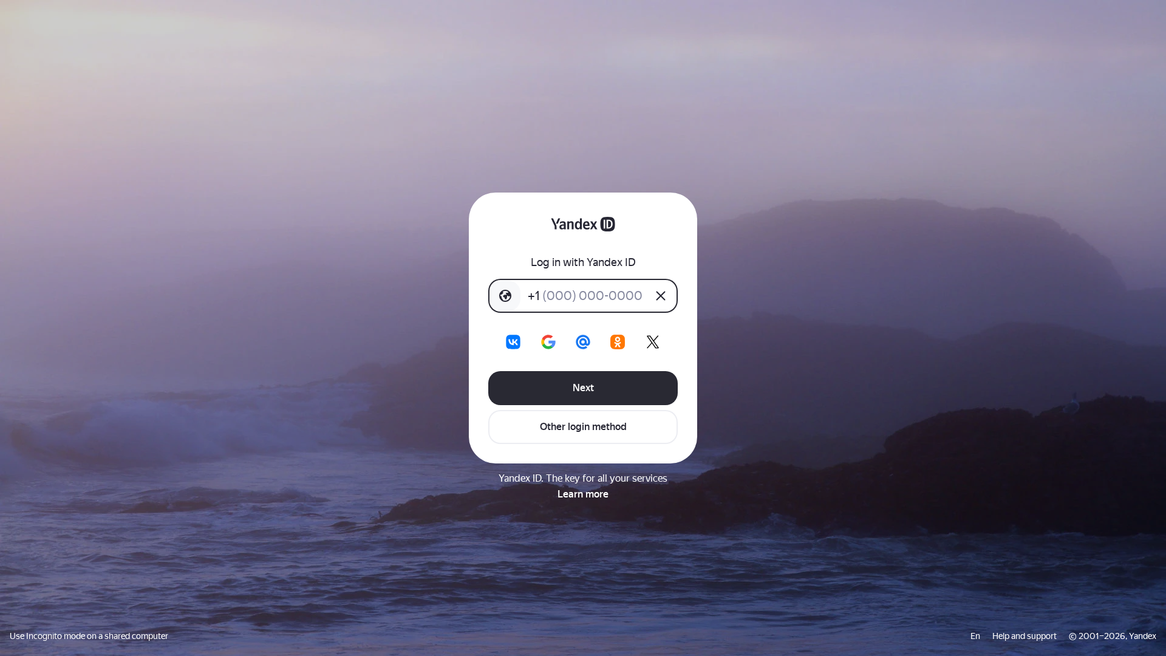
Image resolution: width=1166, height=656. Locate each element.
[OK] (617, 342)
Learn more (583, 494)
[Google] (548, 342)
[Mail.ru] (583, 342)
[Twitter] (653, 342)
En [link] (975, 636)
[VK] (513, 342)
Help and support (1024, 636)
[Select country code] (505, 296)
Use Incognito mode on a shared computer (89, 636)
